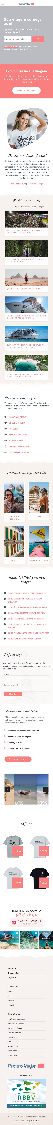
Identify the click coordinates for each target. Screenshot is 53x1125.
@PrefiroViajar (26, 914)
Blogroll (29, 1121)
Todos (11, 207)
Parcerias (22, 1121)
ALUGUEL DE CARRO (18, 434)
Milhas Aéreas (13, 1046)
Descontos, (23, 46)
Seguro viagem (14, 1055)
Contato (36, 1121)
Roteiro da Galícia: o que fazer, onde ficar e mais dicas (25, 261)
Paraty (20, 49)
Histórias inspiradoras (16, 1019)
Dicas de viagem (38, 207)
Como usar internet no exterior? (24, 638)
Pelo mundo (25, 207)
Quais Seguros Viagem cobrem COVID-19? (27, 593)
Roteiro (12, 968)
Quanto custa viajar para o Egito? (24, 289)
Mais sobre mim (18, 183)
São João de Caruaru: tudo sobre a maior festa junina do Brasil (24, 231)
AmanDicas (14, 1014)
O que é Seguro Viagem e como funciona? (27, 607)
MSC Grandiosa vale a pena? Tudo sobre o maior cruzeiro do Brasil (26, 317)
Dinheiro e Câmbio (15, 1028)
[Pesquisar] (38, 39)
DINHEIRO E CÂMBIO (19, 452)
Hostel (10, 992)
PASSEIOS (14, 428)
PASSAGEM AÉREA (17, 416)
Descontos (14, 973)
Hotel (10, 996)
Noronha (27, 49)
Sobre (16, 1121)
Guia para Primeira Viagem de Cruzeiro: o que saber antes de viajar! (26, 346)
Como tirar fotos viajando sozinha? (26, 618)
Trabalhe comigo (35, 183)
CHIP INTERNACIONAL (20, 446)
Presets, (14, 49)
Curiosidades (13, 1037)
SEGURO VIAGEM (17, 422)
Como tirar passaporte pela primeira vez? (28, 633)
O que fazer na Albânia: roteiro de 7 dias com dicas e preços (25, 375)
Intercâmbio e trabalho (16, 1024)
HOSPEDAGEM (16, 440)
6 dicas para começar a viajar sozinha (26, 613)
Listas (10, 1042)
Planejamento (13, 1051)
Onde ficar (13, 986)
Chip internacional (14, 1033)
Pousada (11, 1001)
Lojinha (12, 977)
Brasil (17, 207)
